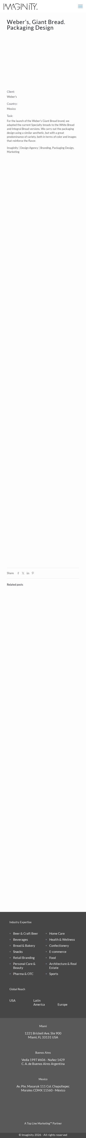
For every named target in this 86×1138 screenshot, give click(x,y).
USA (12, 1000)
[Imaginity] (20, 6)
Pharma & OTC (23, 974)
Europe (62, 1004)
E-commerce (57, 951)
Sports (53, 974)
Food (52, 958)
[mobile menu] (80, 6)
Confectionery (59, 945)
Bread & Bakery (24, 945)
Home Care (57, 933)
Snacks (18, 951)
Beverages (20, 939)
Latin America (39, 1002)
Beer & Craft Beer (25, 933)
